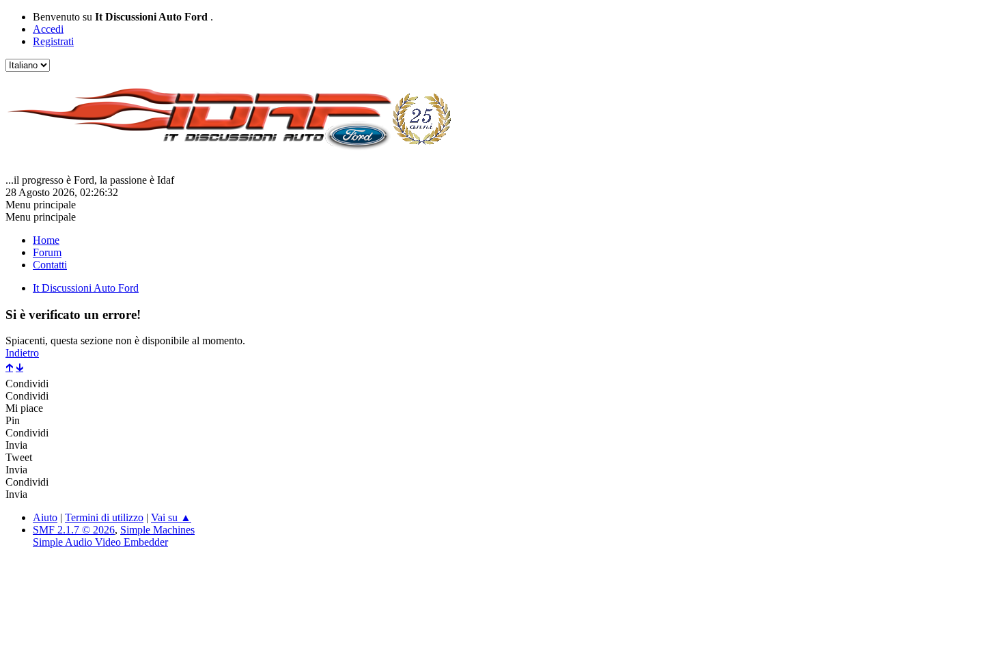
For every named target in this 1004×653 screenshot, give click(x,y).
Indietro (22, 353)
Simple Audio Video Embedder (100, 542)
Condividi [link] (26, 383)
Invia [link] (16, 445)
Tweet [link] (18, 457)
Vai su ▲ (171, 517)
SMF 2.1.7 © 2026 (74, 530)
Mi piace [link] (24, 408)
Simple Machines (157, 530)
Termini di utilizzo (104, 517)
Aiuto (45, 517)
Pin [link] (12, 420)
